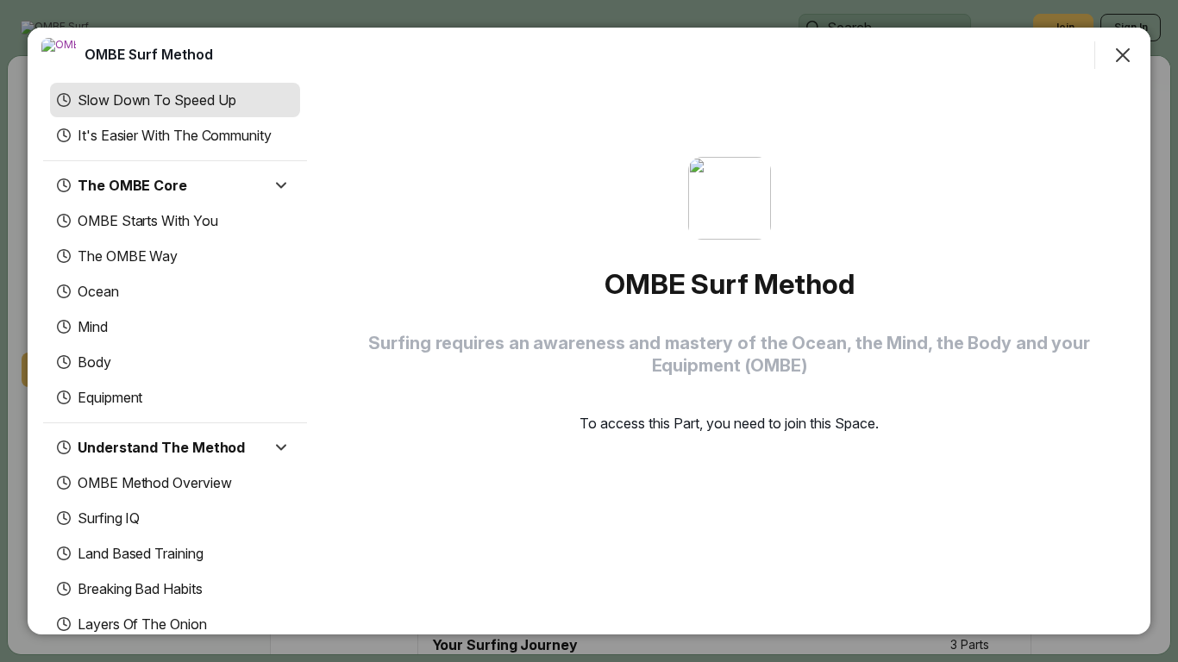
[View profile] (58, 55)
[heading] (149, 54)
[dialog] (589, 331)
